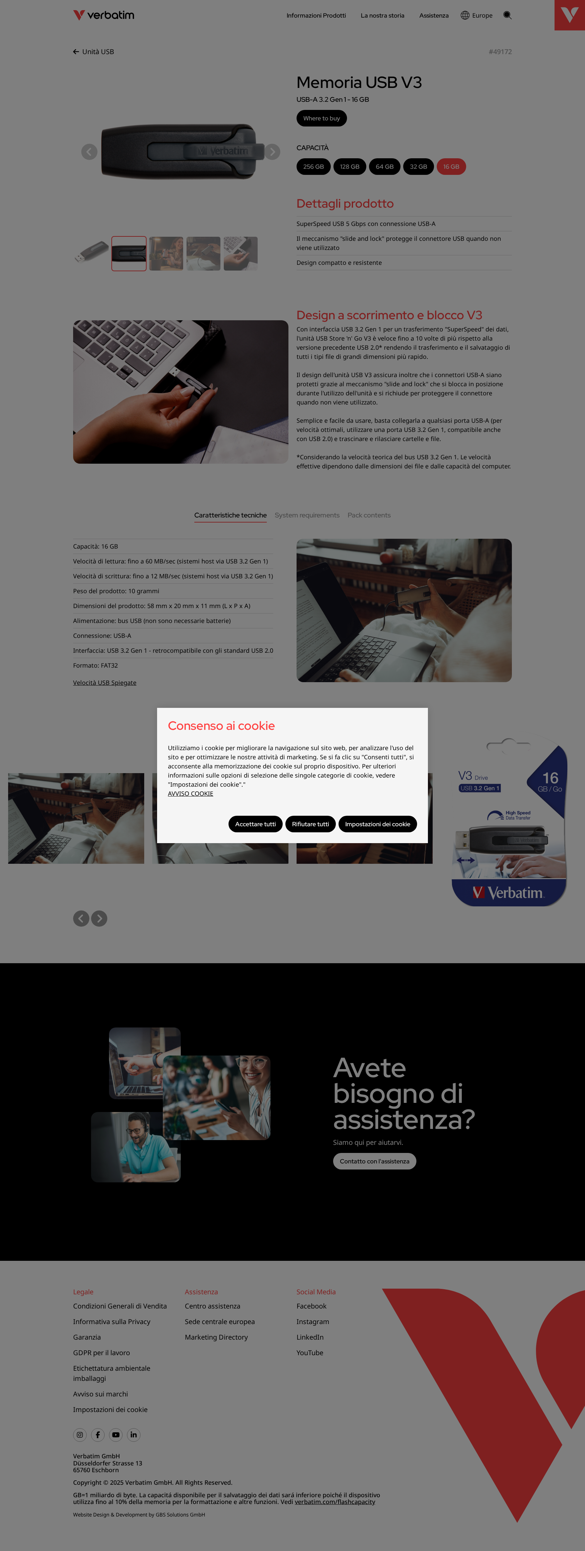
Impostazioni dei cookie (377, 824)
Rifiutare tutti (310, 824)
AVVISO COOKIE (190, 793)
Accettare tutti (255, 824)
